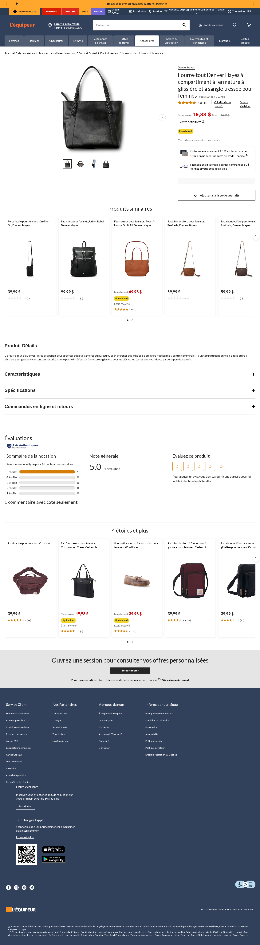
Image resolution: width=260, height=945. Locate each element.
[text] (30, 298)
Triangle (57, 720)
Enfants (78, 40)
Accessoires (147, 40)
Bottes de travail (123, 40)
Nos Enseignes (60, 741)
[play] (17, 4)
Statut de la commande (18, 713)
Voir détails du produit (222, 104)
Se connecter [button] (130, 670)
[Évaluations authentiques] (23, 446)
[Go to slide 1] (67, 163)
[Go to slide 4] (106, 163)
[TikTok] (32, 887)
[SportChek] (70, 11)
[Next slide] (253, 4)
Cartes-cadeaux (245, 40)
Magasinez (161, 3)
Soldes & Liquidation (171, 40)
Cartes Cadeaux (14, 754)
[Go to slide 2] (80, 163)
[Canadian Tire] (51, 11)
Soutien (157, 11)
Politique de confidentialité (159, 713)
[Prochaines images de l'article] (162, 117)
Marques (224, 40)
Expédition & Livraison (17, 727)
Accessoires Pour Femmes (57, 53)
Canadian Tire (60, 713)
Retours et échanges (16, 734)
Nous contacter (14, 761)
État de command (213, 24)
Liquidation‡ (185, 131)
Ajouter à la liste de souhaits (220, 195)
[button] (184, 25)
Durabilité (104, 741)
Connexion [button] (238, 11)
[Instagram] (16, 887)
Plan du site (151, 727)
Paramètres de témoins (18, 782)
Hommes (34, 40)
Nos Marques (106, 720)
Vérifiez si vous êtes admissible (208, 168)
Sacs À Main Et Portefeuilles (98, 53)
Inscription (25, 806)
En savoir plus (25, 837)
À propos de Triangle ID (110, 734)
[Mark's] (85, 11)
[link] (193, 102)
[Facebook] (8, 887)
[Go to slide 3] (93, 163)
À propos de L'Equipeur (110, 713)
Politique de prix (153, 741)
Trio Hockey (59, 734)
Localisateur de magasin (18, 747)
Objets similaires (245, 104)
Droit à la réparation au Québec (161, 754)
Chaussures (56, 40)
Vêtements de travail (100, 40)
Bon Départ (104, 747)
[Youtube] (24, 887)
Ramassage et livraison (18, 720)
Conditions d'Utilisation (157, 720)
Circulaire (11, 768)
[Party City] (98, 11)
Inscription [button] (139, 11)
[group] (136, 298)
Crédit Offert (115, 11)
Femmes (14, 40)
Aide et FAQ (12, 741)
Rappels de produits (16, 775)
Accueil (10, 53)
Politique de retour (155, 747)
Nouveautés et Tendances (199, 40)
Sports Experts (60, 727)
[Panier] (249, 25)
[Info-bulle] (203, 122)
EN (249, 11)
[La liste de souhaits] (234, 25)
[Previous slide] (6, 4)
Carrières (104, 727)
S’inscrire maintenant (175, 680)
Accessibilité (152, 734)
